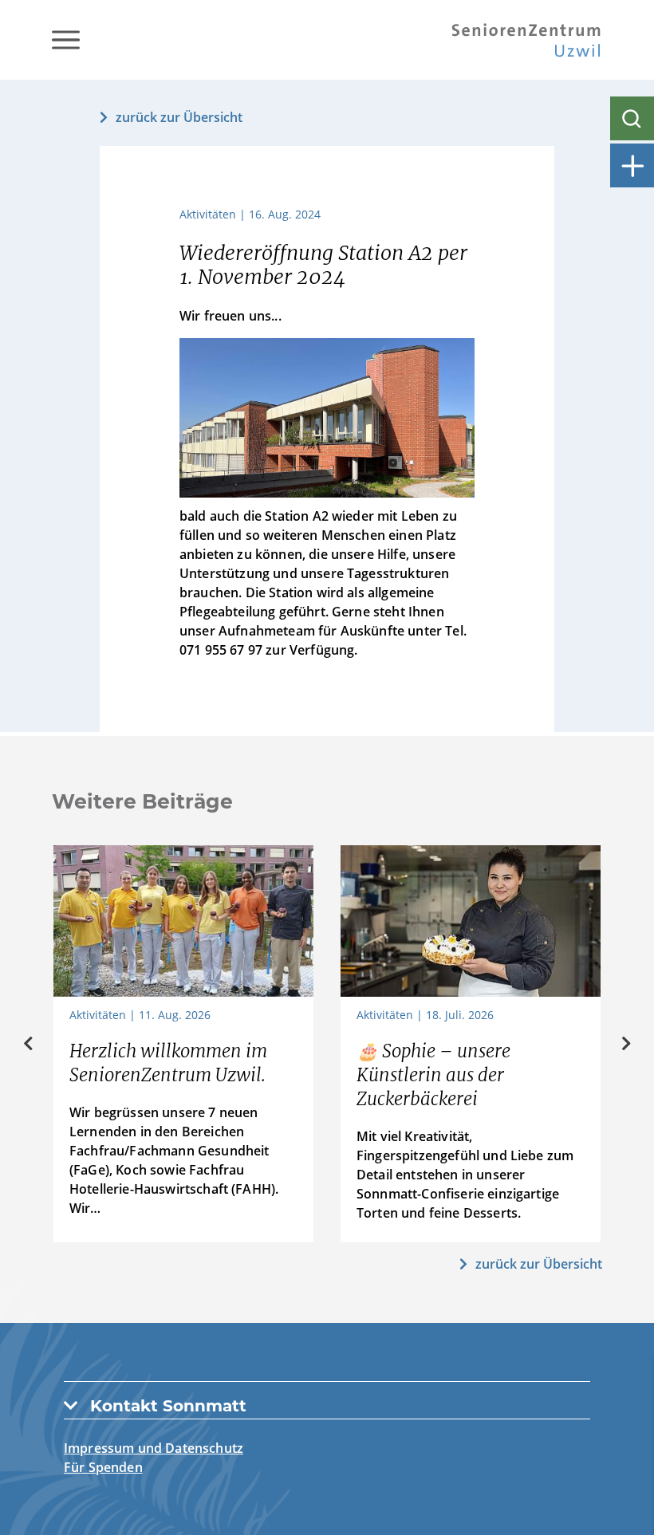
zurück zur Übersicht (179, 117)
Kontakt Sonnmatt (168, 1405)
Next (626, 1044)
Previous (28, 1044)
